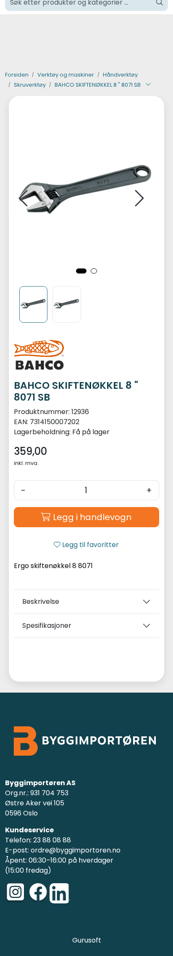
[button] (81, 271)
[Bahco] (87, 358)
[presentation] (24, 198)
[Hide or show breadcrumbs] (148, 85)
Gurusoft (86, 940)
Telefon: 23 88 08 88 (38, 840)
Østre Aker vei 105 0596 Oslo (34, 808)
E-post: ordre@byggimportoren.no (63, 850)
